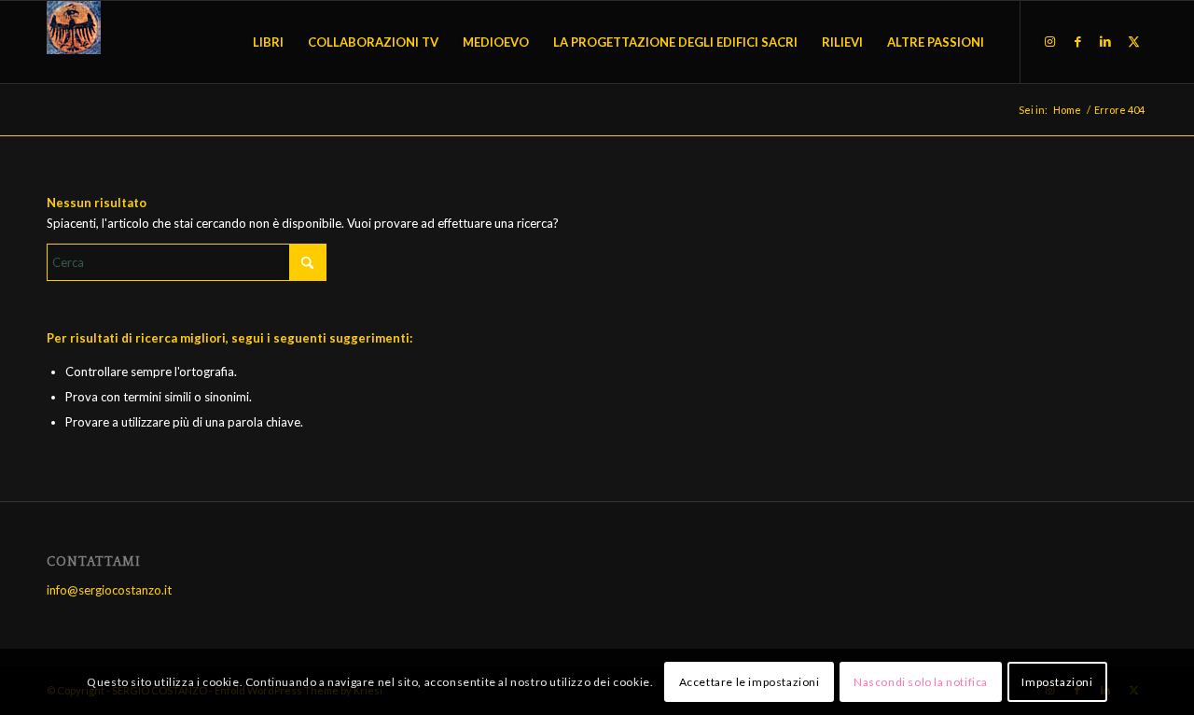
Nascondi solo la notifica (921, 682)
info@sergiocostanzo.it (109, 589)
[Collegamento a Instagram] (1049, 41)
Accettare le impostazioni (749, 682)
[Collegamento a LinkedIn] (1105, 41)
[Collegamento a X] (1133, 41)
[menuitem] (268, 42)
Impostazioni (1056, 682)
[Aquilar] (74, 42)
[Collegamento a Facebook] (1077, 41)
